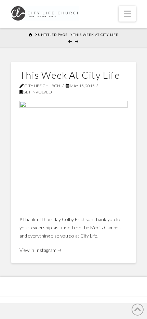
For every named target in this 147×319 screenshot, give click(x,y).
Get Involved (37, 91)
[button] (127, 14)
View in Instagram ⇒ (40, 250)
